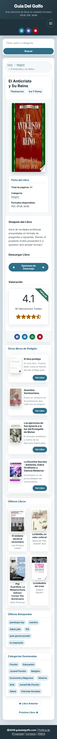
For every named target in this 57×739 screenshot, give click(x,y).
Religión (21, 64)
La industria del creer (39, 584)
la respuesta (16, 642)
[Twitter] (21, 31)
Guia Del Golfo (28, 6)
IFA (27, 629)
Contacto (31, 733)
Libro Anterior (30, 703)
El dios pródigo (32, 358)
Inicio (10, 64)
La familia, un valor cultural (39, 536)
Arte (12, 684)
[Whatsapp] (32, 337)
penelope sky (17, 622)
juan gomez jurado (20, 635)
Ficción (14, 664)
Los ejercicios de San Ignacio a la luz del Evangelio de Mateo (33, 427)
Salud (13, 691)
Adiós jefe (15, 629)
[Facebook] (28, 31)
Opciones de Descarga (28, 267)
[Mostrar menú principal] (50, 23)
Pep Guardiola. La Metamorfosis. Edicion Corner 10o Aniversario (18, 591)
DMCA (41, 733)
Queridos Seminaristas (31, 392)
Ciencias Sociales (30, 691)
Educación (28, 664)
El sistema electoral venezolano (17, 538)
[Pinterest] (35, 31)
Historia (42, 678)
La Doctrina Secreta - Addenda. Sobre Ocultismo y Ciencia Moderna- (35, 466)
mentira (33, 622)
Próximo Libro (27, 712)
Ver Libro (39, 377)
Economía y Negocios (21, 678)
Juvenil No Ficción (29, 684)
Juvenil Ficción (18, 671)
